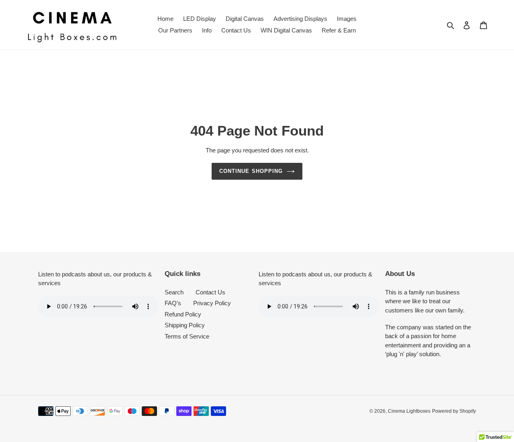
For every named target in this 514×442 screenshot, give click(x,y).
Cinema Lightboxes (409, 411)
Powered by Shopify (454, 411)
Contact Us (210, 292)
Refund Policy (183, 314)
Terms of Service (187, 336)
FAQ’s (173, 303)
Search (174, 292)
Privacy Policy (212, 303)
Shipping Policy (185, 325)
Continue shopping (251, 171)
